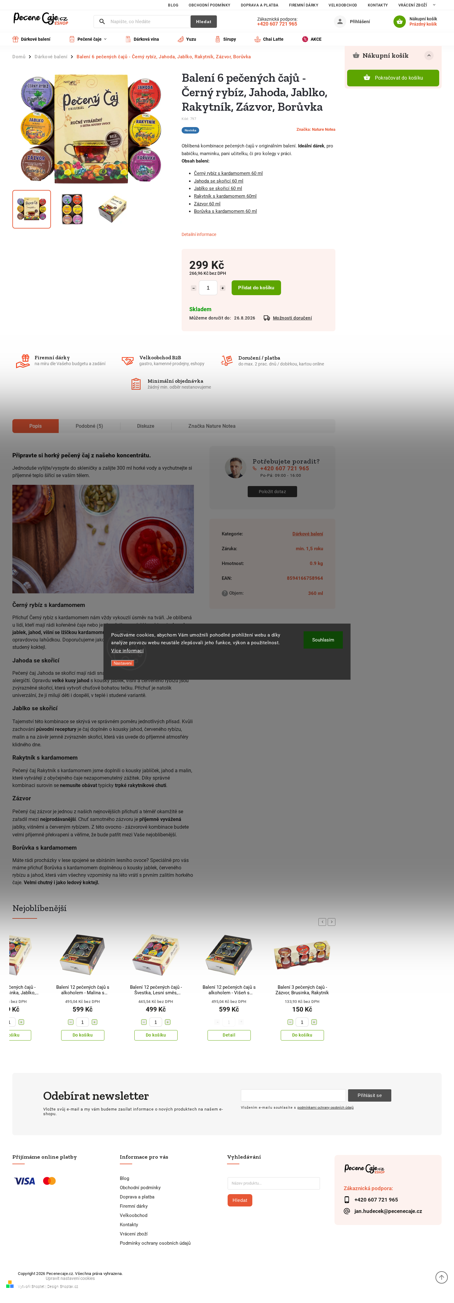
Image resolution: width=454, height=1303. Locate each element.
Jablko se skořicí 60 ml (218, 188)
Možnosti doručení (292, 317)
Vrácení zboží (412, 5)
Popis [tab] (35, 426)
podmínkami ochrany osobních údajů (325, 1107)
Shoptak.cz (69, 1286)
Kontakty (378, 5)
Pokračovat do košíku (399, 78)
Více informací (127, 651)
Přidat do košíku (256, 287)
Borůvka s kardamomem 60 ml (225, 211)
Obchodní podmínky (209, 5)
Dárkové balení (307, 534)
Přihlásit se (370, 1095)
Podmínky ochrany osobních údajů (155, 1243)
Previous (323, 922)
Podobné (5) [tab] (89, 426)
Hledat (204, 21)
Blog (173, 5)
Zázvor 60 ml (207, 204)
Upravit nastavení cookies (70, 1278)
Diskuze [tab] (145, 426)
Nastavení (123, 663)
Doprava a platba (260, 5)
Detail (155, 1035)
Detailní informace (199, 234)
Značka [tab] (212, 426)
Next (332, 922)
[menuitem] (36, 39)
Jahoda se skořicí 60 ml (218, 181)
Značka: (315, 129)
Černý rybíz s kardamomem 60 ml (228, 173)
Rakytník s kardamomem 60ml (225, 196)
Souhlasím (323, 640)
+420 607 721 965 (284, 468)
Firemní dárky (303, 5)
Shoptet (38, 1286)
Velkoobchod (343, 5)
